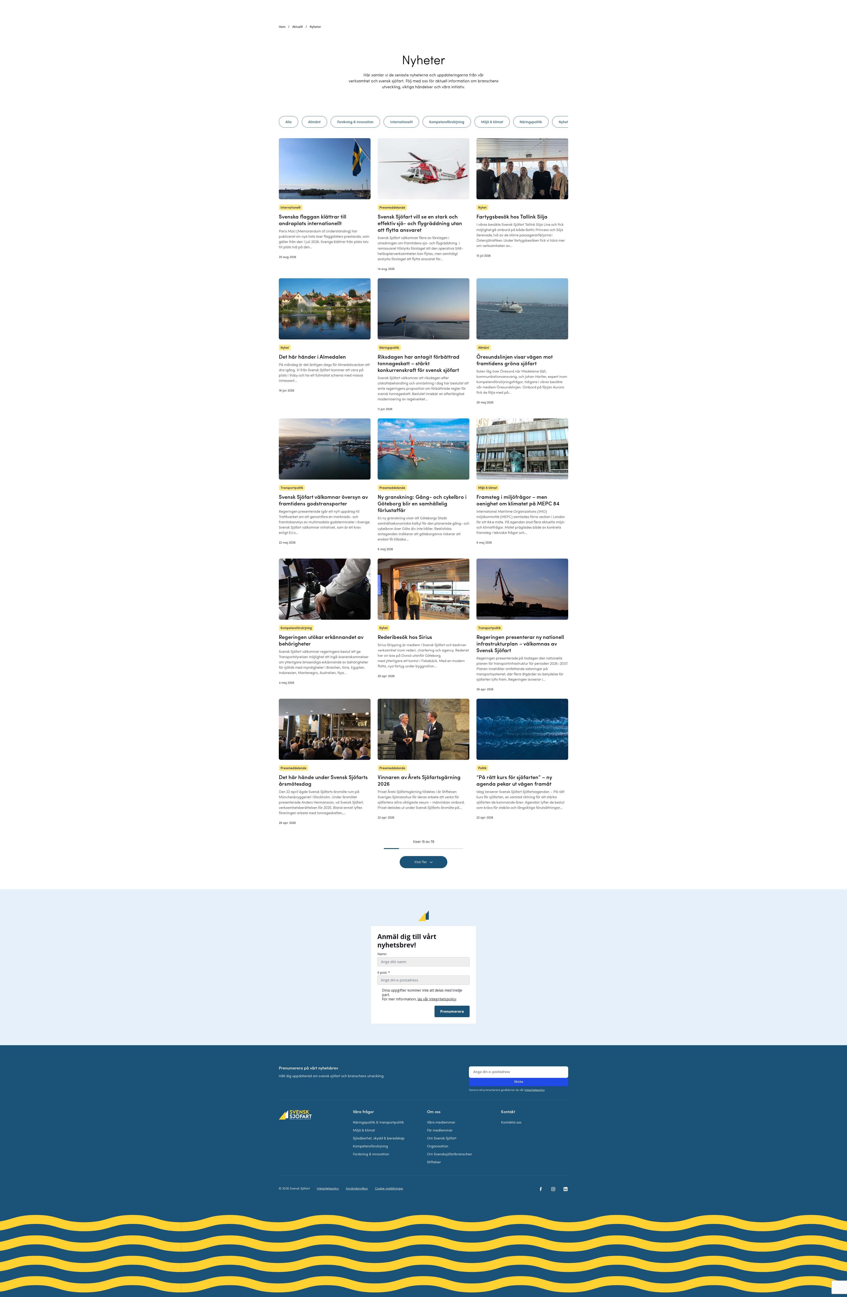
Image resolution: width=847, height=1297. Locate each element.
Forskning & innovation (371, 1154)
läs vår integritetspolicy (437, 999)
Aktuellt (297, 27)
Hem (282, 27)
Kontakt (508, 1112)
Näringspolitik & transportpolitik (378, 1122)
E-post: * (383, 973)
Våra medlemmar (441, 1122)
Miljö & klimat (364, 1130)
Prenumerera (452, 1011)
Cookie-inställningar (389, 1188)
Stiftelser (434, 1162)
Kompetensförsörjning (370, 1146)
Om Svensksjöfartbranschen (449, 1154)
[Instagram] (553, 1189)
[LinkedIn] (565, 1189)
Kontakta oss (511, 1122)
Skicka (518, 1082)
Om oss (433, 1112)
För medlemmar (440, 1130)
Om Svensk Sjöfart (441, 1138)
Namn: (382, 954)
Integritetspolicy (535, 1090)
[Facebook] (540, 1189)
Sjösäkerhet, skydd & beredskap (379, 1138)
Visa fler (420, 862)
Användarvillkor (357, 1188)
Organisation (437, 1146)
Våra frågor (363, 1112)
